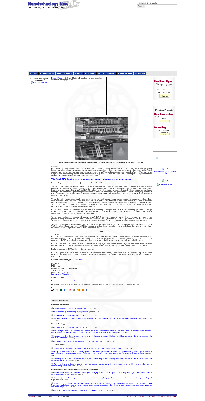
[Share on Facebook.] (88, 290)
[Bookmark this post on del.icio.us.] (53, 290)
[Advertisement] (102, 34)
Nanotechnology (47, 74)
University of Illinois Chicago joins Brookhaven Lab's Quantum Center (78, 390)
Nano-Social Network (107, 74)
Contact (77, 281)
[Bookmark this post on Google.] (66, 290)
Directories (90, 74)
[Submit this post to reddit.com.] (75, 290)
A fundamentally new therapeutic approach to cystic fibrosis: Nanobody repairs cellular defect (87, 348)
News (59, 74)
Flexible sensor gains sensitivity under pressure (70, 312)
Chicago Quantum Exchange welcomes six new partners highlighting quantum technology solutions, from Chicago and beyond (103, 378)
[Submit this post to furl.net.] (84, 290)
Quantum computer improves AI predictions (69, 308)
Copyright (32, 396)
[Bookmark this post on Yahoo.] (71, 290)
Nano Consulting (125, 74)
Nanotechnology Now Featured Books (165, 172)
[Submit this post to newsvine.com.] (62, 290)
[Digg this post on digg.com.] (58, 290)
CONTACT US (145, 396)
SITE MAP (162, 396)
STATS (154, 396)
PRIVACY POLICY (132, 396)
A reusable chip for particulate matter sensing (69, 315)
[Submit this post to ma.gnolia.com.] (79, 290)
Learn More (164, 121)
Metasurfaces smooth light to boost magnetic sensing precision (76, 341)
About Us (34, 74)
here (80, 260)
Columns (68, 74)
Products (79, 74)
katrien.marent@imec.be (60, 274)
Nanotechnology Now (54, 5)
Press (59, 78)
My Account (140, 74)
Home (53, 78)
